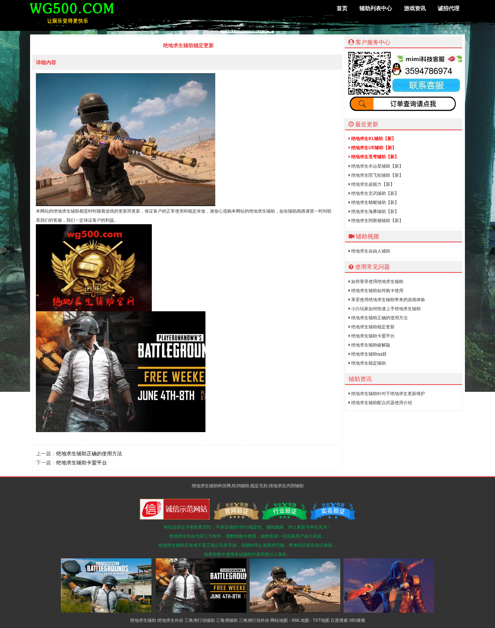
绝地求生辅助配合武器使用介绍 (381, 402)
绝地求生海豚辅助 (374, 211)
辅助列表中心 (375, 8)
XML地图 (300, 620)
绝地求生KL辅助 (373, 138)
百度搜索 (339, 620)
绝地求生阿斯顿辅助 (376, 220)
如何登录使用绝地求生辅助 (376, 281)
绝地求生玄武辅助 (374, 193)
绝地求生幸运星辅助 (376, 166)
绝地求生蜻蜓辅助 (374, 202)
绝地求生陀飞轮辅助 (376, 175)
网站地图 (279, 620)
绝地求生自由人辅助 (370, 250)
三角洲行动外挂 (254, 620)
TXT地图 (321, 620)
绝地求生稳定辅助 (368, 363)
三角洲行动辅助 (199, 620)
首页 (342, 8)
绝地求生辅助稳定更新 (372, 326)
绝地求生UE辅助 (373, 147)
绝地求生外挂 (170, 620)
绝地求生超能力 (372, 184)
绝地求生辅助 (143, 620)
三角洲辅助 (227, 620)
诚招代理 (448, 8)
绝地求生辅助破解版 (370, 344)
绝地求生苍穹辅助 (374, 156)
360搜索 (357, 620)
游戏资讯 (415, 8)
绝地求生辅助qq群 (368, 353)
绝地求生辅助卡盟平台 (81, 462)
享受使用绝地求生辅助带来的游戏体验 (387, 299)
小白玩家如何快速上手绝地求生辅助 (385, 308)
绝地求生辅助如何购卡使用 (376, 290)
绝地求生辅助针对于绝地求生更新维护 (387, 393)
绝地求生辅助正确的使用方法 (89, 453)
